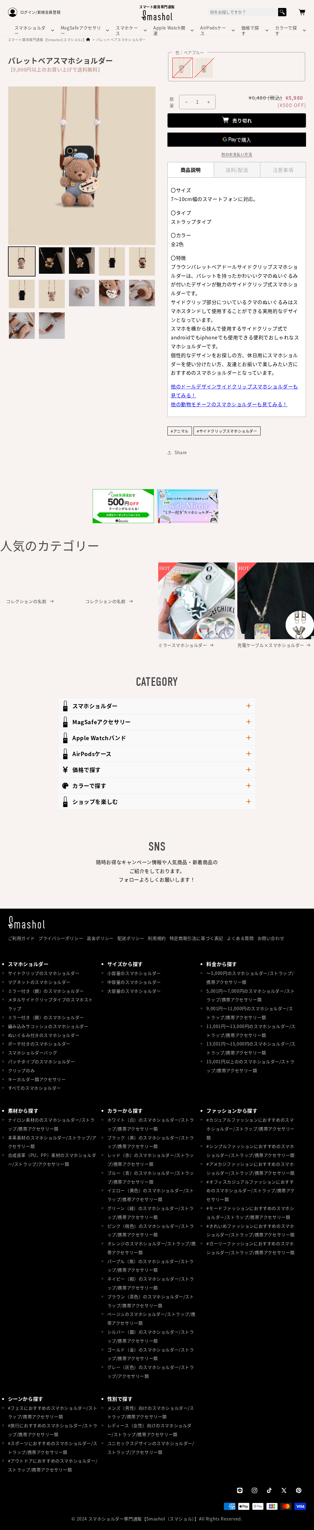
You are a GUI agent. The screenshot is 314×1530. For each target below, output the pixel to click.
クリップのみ (21, 1070)
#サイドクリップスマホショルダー (227, 431)
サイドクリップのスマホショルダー (44, 973)
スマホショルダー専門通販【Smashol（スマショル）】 (143, 1519)
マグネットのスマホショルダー (39, 982)
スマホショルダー (30, 30)
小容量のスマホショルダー (134, 973)
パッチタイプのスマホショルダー (41, 1061)
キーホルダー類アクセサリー (37, 1079)
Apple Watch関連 (169, 30)
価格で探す (250, 30)
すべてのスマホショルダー (34, 1088)
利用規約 (157, 938)
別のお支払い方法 (236, 154)
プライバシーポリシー (60, 938)
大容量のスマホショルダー (134, 991)
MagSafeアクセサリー (81, 30)
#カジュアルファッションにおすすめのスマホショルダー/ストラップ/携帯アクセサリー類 (250, 1129)
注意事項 (283, 169)
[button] (302, 12)
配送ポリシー (130, 938)
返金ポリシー (100, 938)
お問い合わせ (271, 938)
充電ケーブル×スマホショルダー (270, 645)
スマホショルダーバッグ (32, 1052)
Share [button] (180, 452)
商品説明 (191, 169)
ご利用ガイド (21, 938)
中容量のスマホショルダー (134, 982)
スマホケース (127, 30)
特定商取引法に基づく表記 (196, 938)
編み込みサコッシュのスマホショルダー (48, 1026)
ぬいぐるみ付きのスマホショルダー (44, 1035)
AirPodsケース (213, 30)
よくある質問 (240, 938)
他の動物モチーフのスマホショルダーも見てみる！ (229, 404)
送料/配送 (237, 169)
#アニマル (180, 431)
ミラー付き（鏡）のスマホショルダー (46, 991)
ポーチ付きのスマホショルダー (39, 1044)
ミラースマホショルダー (182, 645)
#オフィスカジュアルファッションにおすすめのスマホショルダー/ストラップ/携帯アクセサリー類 (250, 1191)
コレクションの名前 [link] (27, 601)
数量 (172, 102)
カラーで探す (286, 30)
